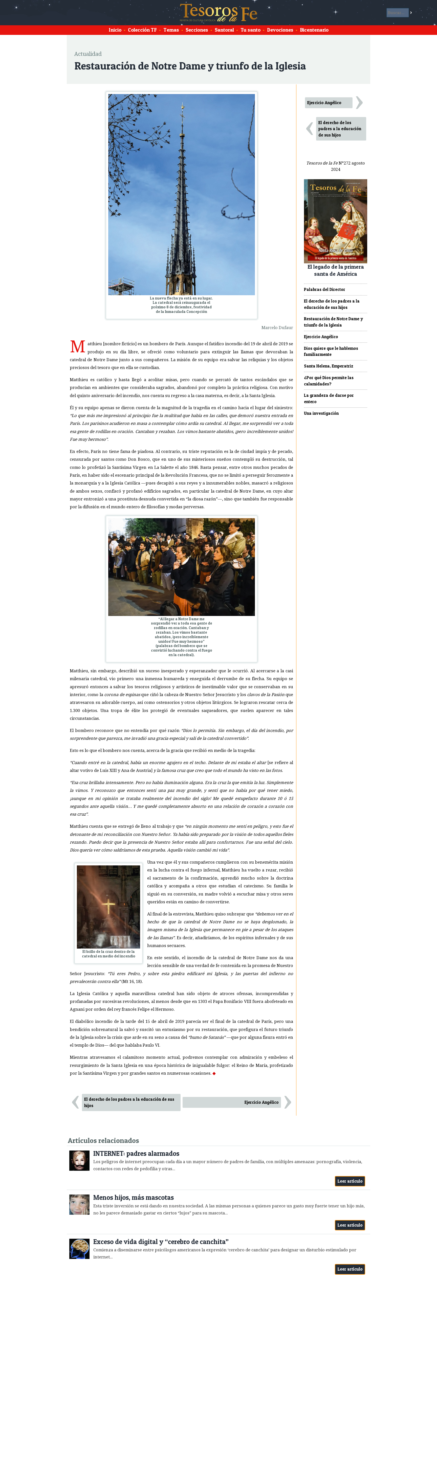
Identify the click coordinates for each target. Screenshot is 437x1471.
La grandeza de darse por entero (329, 398)
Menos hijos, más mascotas (133, 1197)
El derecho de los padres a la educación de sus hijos (129, 1102)
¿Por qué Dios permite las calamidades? (329, 380)
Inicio (115, 30)
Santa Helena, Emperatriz (328, 366)
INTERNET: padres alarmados (136, 1153)
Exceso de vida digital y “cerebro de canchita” (161, 1241)
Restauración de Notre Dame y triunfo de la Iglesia (333, 322)
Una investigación (321, 413)
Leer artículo (350, 1181)
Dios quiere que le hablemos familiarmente (331, 351)
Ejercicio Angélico (262, 1102)
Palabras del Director (324, 289)
